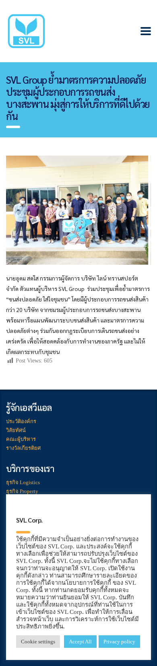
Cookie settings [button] (38, 642)
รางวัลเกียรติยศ (23, 448)
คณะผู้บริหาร (21, 439)
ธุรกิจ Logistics (23, 482)
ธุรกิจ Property (22, 491)
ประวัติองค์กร (21, 421)
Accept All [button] (80, 642)
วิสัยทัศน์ (16, 430)
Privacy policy (119, 642)
